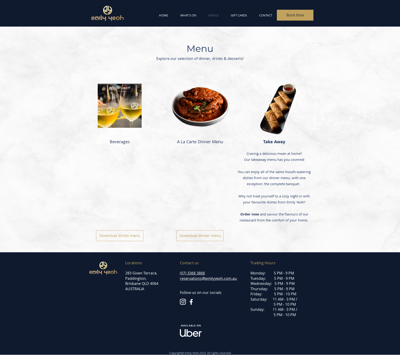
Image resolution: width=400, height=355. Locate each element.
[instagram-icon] (183, 302)
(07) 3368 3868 (192, 273)
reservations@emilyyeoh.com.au (208, 278)
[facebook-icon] (191, 302)
